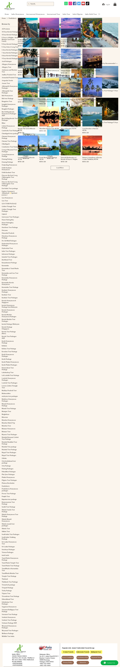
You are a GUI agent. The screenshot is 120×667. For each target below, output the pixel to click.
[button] (114, 4)
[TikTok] (87, 3)
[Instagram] (70, 3)
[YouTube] (83, 3)
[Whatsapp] (66, 3)
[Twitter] (79, 3)
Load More (60, 168)
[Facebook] (74, 3)
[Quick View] (28, 28)
